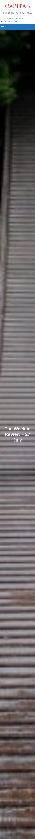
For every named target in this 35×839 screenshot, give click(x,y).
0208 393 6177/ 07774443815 (14, 18)
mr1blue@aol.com (10, 21)
